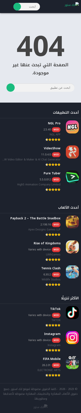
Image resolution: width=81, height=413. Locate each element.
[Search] (17, 6)
